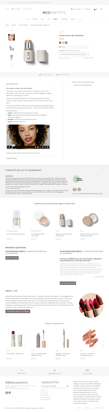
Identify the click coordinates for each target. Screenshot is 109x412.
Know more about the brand (18, 311)
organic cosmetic (19, 186)
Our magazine (45, 397)
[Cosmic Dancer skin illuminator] (66, 42)
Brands (73, 19)
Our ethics (44, 393)
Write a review (12, 258)
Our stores (44, 395)
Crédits (41, 408)
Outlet (81, 19)
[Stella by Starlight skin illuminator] (63, 42)
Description (12, 84)
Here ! (48, 2)
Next (12, 65)
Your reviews (45, 399)
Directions (11, 158)
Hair (48, 19)
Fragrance (64, 19)
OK (68, 386)
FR (6, 9)
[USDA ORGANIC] (75, 189)
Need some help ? (65, 58)
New (27, 19)
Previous (12, 30)
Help (79, 408)
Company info (98, 408)
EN (8, 9)
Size (60, 47)
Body (42, 19)
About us (43, 391)
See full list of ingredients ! (83, 85)
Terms (87, 408)
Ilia (61, 32)
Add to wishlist (88, 58)
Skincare (34, 19)
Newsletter (47, 382)
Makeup (55, 19)
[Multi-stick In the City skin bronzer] (60, 42)
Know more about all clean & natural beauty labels (87, 193)
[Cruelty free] (79, 189)
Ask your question (68, 283)
